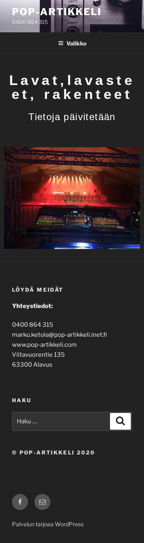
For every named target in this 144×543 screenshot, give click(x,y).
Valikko (76, 43)
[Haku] (120, 421)
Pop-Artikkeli (57, 12)
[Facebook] (20, 502)
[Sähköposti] (42, 502)
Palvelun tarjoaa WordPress (48, 524)
